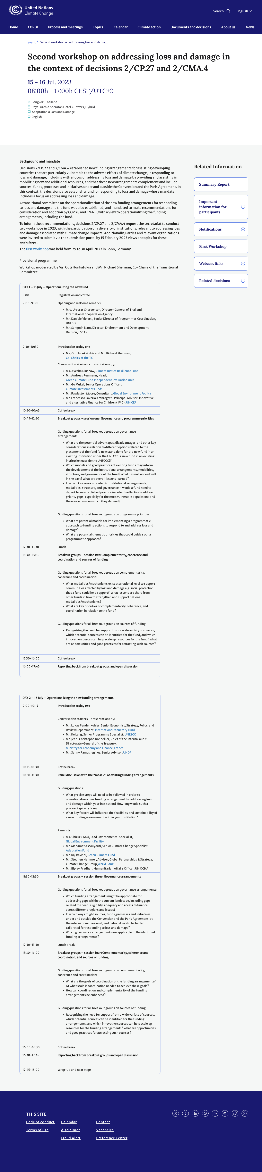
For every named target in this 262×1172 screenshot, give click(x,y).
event (32, 42)
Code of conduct (40, 1122)
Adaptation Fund (78, 850)
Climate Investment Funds (84, 389)
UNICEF (131, 402)
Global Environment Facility (132, 393)
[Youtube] (225, 1113)
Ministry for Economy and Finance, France (94, 748)
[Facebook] (185, 1113)
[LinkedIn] (195, 1113)
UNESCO (130, 734)
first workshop (37, 249)
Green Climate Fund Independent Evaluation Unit (100, 380)
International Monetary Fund (115, 730)
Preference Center (112, 1138)
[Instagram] (205, 1113)
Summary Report (214, 184)
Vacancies (105, 1130)
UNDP (127, 752)
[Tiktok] (235, 1113)
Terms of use (37, 1130)
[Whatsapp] (245, 1113)
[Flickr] (215, 1113)
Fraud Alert (71, 1138)
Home (13, 27)
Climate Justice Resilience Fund (117, 371)
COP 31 (33, 27)
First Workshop (213, 246)
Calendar (121, 27)
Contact (103, 1122)
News (250, 27)
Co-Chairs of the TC (79, 358)
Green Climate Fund (101, 855)
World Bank (106, 864)
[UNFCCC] (31, 10)
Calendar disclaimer (70, 1126)
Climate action (149, 27)
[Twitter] (175, 1113)
